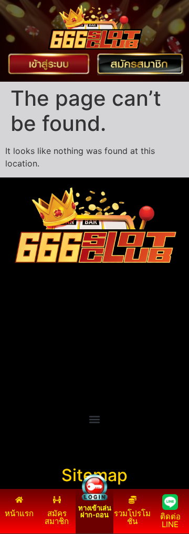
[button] (94, 419)
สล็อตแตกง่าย (30, 361)
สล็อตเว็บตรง (29, 374)
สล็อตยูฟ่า (23, 323)
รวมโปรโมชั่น (132, 517)
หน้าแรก (19, 513)
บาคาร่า (20, 336)
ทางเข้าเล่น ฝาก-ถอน (94, 511)
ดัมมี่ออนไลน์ (29, 348)
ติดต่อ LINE (170, 520)
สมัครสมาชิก (57, 517)
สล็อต (15, 386)
